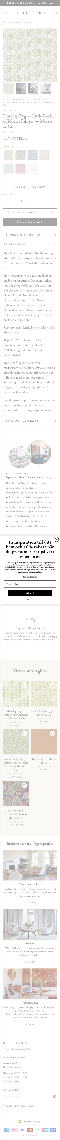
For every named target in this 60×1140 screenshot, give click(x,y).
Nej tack (30, 599)
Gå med (30, 593)
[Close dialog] (56, 539)
